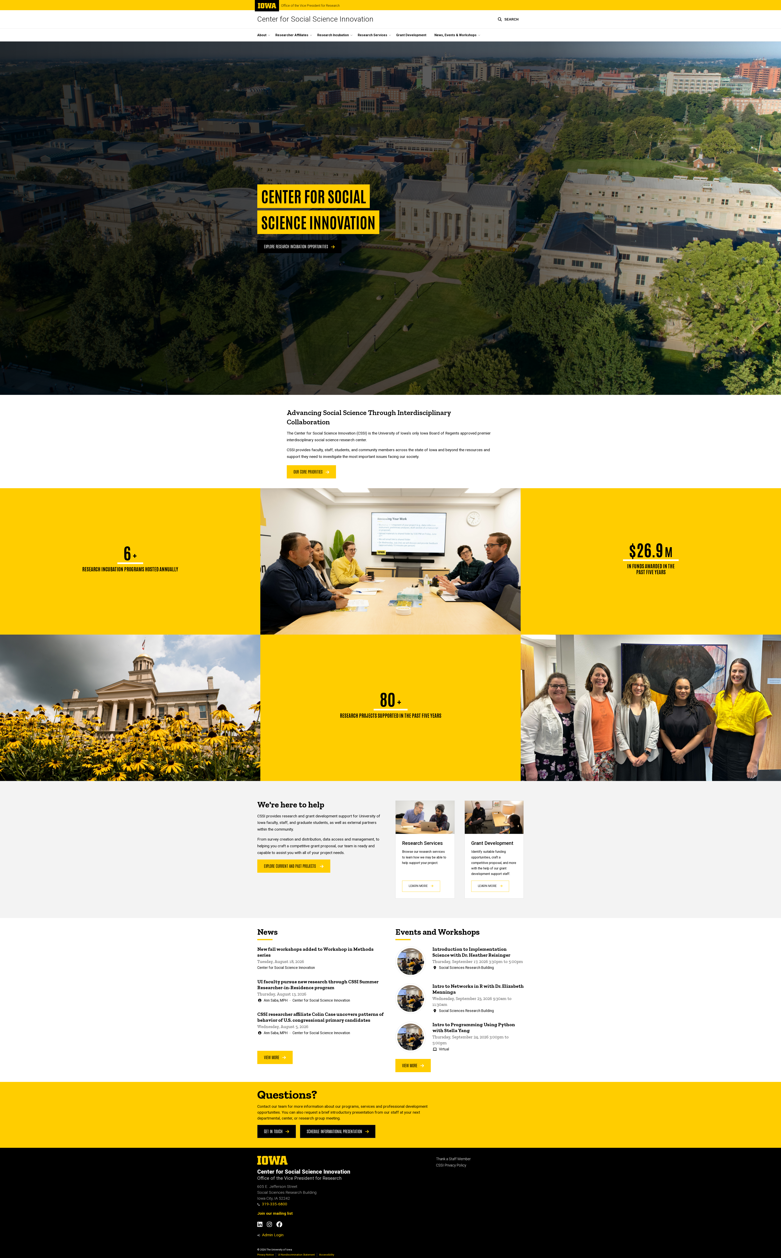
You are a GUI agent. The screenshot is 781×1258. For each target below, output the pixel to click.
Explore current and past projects (290, 865)
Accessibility (326, 1254)
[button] (508, 19)
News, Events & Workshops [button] (455, 35)
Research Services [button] (372, 35)
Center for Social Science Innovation (315, 19)
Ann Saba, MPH (276, 1000)
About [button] (261, 35)
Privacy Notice (265, 1254)
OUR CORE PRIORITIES (308, 471)
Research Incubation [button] (333, 35)
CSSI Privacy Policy (451, 1165)
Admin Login (273, 1235)
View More (272, 1057)
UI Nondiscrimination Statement (296, 1254)
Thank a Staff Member (453, 1159)
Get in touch (274, 1131)
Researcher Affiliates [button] (291, 35)
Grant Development (411, 35)
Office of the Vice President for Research (310, 6)
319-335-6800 (274, 1204)
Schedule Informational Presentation (335, 1131)
